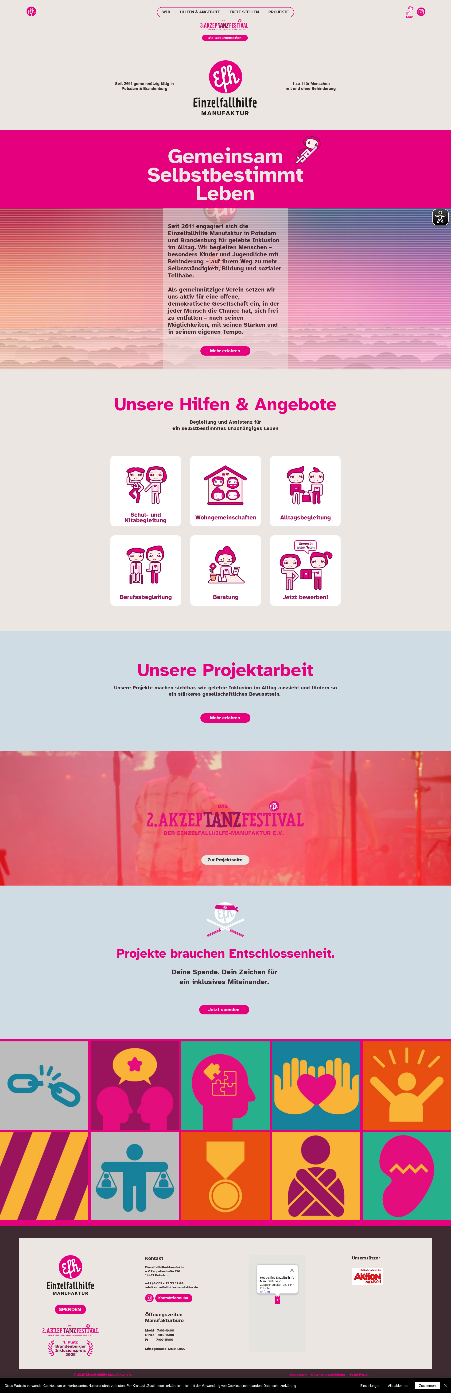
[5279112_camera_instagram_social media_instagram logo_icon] (421, 12)
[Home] (31, 11)
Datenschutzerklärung (328, 1375)
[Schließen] (445, 1385)
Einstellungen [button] (370, 1385)
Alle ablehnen (398, 1385)
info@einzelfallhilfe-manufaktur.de (171, 1287)
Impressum (298, 1375)
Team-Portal (359, 1375)
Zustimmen (427, 1385)
